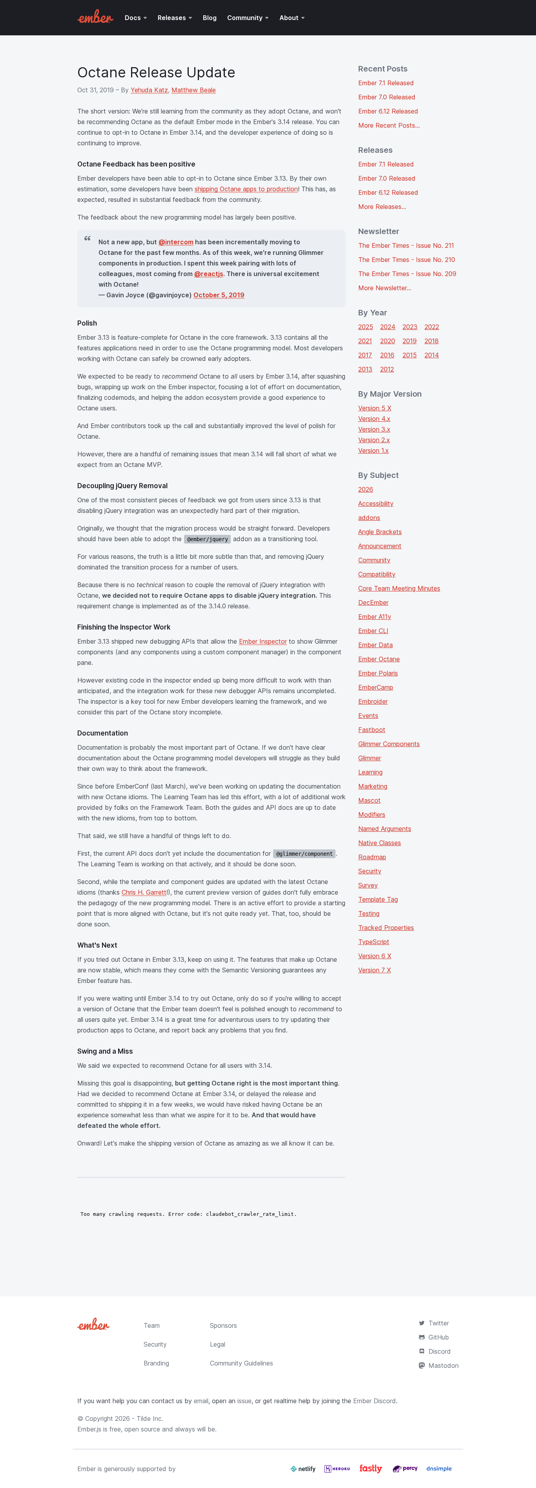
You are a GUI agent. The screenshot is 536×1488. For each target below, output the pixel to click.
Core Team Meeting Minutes (399, 588)
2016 (387, 355)
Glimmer (369, 758)
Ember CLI (373, 631)
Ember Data (375, 645)
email (201, 1401)
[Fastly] (372, 1472)
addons (369, 518)
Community (245, 18)
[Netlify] (303, 1472)
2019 (410, 341)
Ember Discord (374, 1401)
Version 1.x (373, 450)
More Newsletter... (384, 288)
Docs (133, 18)
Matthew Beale (193, 90)
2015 (410, 355)
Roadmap (372, 857)
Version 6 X (374, 956)
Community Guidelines (241, 1363)
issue (244, 1401)
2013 (365, 369)
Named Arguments (384, 829)
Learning (370, 772)
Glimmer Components (389, 744)
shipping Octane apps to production (246, 189)
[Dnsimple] (439, 1472)
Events (368, 715)
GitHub (438, 1337)
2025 (365, 327)
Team (152, 1325)
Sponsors (223, 1325)
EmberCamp (375, 687)
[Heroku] (338, 1472)
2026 (365, 489)
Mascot (369, 800)
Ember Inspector (263, 641)
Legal (217, 1344)
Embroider (373, 701)
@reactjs (208, 274)
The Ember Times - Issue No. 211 (406, 245)
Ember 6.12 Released (388, 111)
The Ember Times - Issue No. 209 (407, 274)
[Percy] (405, 1472)
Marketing (372, 786)
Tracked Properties (386, 928)
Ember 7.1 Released (386, 83)
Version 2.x (374, 440)
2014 (432, 355)
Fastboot (371, 730)
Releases (172, 18)
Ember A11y (374, 616)
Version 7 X (374, 970)
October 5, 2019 (218, 295)
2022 (432, 327)
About (289, 18)
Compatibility (377, 574)
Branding (156, 1363)
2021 (365, 341)
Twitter (438, 1323)
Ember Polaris (378, 673)
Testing (368, 913)
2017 (365, 355)
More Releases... (382, 206)
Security (369, 871)
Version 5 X (374, 408)
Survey (368, 885)
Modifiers (371, 814)
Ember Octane (379, 659)
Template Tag (378, 899)
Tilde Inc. (150, 1418)
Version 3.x (374, 429)
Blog (210, 18)
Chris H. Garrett (144, 892)
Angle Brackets (380, 532)
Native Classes (379, 843)
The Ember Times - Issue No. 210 (406, 260)
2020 (387, 341)
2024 (388, 327)
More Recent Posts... (389, 125)
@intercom (176, 242)
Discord (439, 1351)
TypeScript (373, 942)
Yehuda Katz (149, 90)
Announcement (379, 546)
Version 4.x (374, 419)
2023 (410, 327)
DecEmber (373, 602)
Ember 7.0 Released (387, 97)
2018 (432, 341)
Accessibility (376, 503)
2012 (387, 369)
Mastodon (443, 1365)
